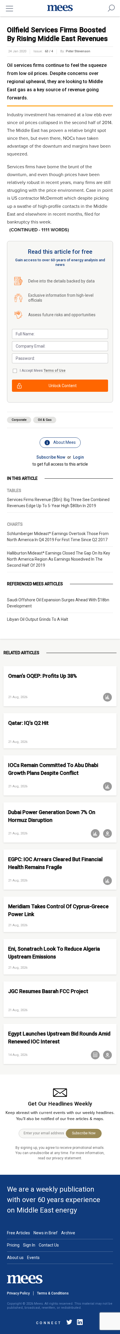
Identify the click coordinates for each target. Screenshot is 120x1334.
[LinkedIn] (79, 1323)
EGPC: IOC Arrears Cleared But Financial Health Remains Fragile (55, 863)
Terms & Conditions (53, 1293)
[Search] (111, 8)
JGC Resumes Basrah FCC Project (48, 991)
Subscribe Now (50, 457)
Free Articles (18, 1233)
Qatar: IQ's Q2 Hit (28, 723)
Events (33, 1257)
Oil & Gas (45, 420)
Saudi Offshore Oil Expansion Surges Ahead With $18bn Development (58, 603)
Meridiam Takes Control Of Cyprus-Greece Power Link (58, 910)
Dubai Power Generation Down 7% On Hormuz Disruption (51, 816)
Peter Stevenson (78, 51)
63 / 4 (49, 51)
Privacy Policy (18, 1293)
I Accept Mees (43, 371)
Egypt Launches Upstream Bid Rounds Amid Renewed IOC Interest (59, 1038)
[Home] (60, 8)
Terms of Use (55, 371)
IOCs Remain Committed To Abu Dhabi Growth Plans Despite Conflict (53, 769)
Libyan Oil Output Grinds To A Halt (37, 619)
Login (78, 457)
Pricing (13, 1245)
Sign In (29, 1245)
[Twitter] (69, 1323)
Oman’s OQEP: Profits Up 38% (42, 676)
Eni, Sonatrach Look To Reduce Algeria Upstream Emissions (54, 953)
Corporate (19, 420)
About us (15, 1257)
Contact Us (49, 1245)
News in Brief (45, 1233)
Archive (68, 1233)
